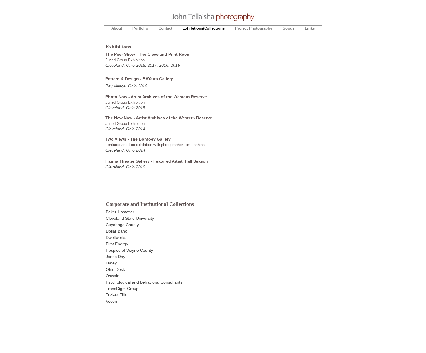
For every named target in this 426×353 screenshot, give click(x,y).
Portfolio (140, 28)
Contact (165, 28)
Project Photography (253, 28)
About (116, 28)
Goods (288, 28)
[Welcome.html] (213, 21)
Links (310, 28)
